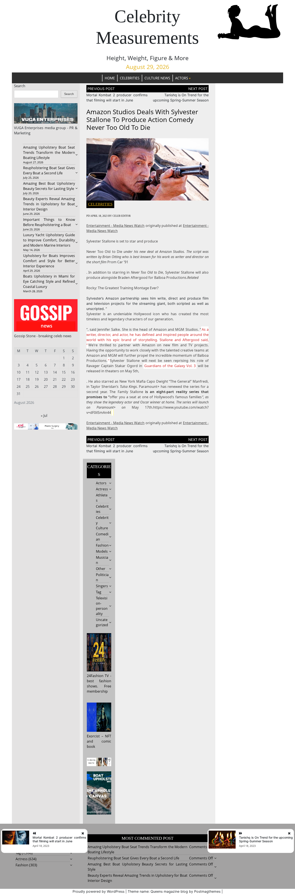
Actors (181, 78)
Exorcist (93, 736)
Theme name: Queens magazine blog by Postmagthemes (174, 891)
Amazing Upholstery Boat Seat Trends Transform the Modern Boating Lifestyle (49, 152)
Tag (98, 592)
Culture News (157, 78)
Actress (102, 489)
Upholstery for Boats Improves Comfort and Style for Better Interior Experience (49, 260)
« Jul (44, 415)
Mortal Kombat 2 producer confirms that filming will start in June (59, 839)
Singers (102, 586)
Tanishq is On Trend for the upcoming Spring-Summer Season (266, 839)
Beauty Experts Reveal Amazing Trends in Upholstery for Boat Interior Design (49, 204)
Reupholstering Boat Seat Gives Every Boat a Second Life (133, 858)
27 (46, 386)
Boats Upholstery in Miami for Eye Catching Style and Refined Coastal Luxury (49, 281)
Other (100, 568)
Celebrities (130, 78)
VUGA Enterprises (29, 127)
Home (110, 78)
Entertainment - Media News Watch (115, 225)
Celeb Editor (122, 215)
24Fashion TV (98, 675)
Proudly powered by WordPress (98, 891)
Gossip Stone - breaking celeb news (42, 336)
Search (19, 85)
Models (102, 551)
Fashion (102, 545)
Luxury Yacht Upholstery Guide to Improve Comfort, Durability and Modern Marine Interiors (49, 240)
